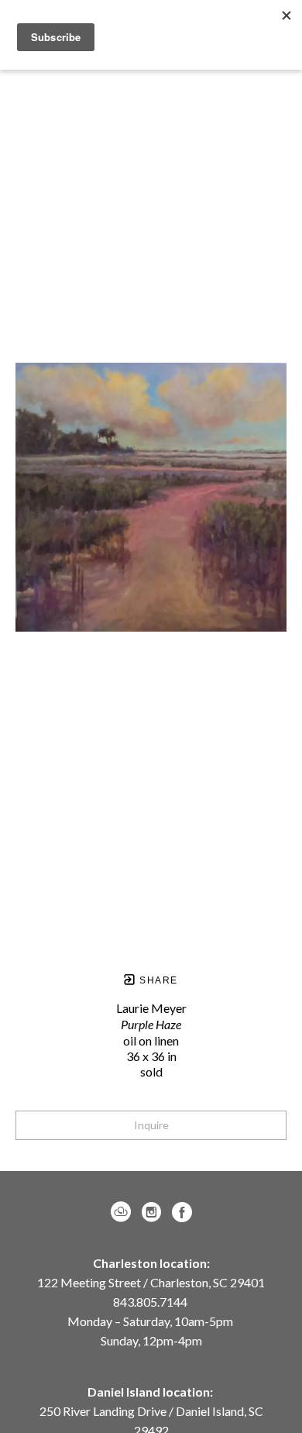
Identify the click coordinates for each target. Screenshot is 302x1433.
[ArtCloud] (123, 1212)
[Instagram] (154, 1212)
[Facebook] (182, 1212)
